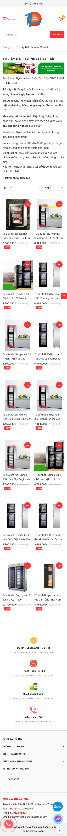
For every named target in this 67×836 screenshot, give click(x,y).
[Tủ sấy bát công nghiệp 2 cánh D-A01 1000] (18, 576)
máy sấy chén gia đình (42, 121)
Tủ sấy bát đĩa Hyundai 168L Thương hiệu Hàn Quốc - (46, 298)
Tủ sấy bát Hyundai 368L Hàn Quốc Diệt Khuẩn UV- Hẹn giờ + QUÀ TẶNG (16, 539)
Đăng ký (27, 4)
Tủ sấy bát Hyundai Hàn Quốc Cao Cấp (26, 78)
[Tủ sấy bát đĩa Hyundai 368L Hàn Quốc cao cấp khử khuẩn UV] (49, 395)
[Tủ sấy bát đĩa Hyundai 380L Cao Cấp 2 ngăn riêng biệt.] (18, 455)
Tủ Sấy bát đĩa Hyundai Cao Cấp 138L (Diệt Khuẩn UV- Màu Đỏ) (48, 238)
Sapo (41, 831)
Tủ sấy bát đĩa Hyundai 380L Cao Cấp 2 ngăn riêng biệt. (17, 479)
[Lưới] (5, 188)
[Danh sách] (10, 188)
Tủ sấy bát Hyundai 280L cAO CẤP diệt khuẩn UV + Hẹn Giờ (48, 479)
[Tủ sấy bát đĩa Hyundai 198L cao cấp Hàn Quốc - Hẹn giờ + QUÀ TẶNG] (49, 335)
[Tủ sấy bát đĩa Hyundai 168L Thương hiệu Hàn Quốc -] (49, 274)
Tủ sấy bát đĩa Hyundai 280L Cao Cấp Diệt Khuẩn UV (16, 419)
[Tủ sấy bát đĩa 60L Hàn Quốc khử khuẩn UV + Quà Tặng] (18, 214)
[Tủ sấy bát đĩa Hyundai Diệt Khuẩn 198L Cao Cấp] (18, 335)
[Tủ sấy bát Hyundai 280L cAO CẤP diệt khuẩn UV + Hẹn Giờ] (49, 455)
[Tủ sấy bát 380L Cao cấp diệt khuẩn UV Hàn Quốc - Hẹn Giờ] (49, 515)
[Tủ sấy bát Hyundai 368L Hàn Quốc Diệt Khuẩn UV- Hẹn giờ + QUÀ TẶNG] (18, 515)
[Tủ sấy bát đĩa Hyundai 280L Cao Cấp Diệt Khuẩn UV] (18, 395)
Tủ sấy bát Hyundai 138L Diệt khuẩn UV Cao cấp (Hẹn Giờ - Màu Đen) (16, 298)
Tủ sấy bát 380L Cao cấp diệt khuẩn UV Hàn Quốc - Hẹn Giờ (48, 539)
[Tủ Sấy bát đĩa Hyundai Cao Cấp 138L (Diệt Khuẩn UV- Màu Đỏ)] (49, 214)
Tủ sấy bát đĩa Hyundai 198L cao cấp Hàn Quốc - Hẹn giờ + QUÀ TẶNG (48, 358)
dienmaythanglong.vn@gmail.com (28, 817)
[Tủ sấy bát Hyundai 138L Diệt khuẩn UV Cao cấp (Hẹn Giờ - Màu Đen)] (18, 274)
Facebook (13, 779)
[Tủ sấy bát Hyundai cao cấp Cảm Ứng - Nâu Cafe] (49, 576)
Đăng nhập (38, 4)
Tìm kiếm (57, 34)
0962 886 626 (19, 812)
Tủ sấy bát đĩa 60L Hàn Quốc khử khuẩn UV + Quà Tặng (17, 238)
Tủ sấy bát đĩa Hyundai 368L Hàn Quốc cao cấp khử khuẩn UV (47, 419)
